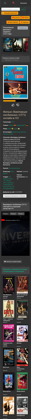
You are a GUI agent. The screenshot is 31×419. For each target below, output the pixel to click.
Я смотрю (24, 217)
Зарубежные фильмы (19, 132)
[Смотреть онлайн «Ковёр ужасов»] (22, 381)
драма (9, 128)
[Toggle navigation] (5, 3)
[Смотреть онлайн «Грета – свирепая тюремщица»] (8, 308)
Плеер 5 (20, 213)
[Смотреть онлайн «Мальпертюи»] (8, 381)
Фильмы (5, 134)
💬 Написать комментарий (12, 261)
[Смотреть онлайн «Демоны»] (22, 333)
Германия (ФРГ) (21, 125)
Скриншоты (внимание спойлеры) (14, 196)
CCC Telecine (7, 180)
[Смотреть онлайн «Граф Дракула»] (22, 405)
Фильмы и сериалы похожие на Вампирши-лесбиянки (15, 270)
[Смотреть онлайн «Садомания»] (22, 308)
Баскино (23, 3)
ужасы (16, 128)
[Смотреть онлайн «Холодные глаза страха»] (8, 333)
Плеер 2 (13, 213)
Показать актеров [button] (14, 168)
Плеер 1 (5, 213)
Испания (11, 125)
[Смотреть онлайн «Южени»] (8, 405)
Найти (23, 9)
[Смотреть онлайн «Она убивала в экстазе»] (8, 284)
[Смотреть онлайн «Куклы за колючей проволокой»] (22, 284)
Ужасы (11, 134)
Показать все (23, 28)
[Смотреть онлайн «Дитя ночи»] (8, 357)
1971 (12, 122)
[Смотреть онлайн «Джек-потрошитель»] (22, 357)
